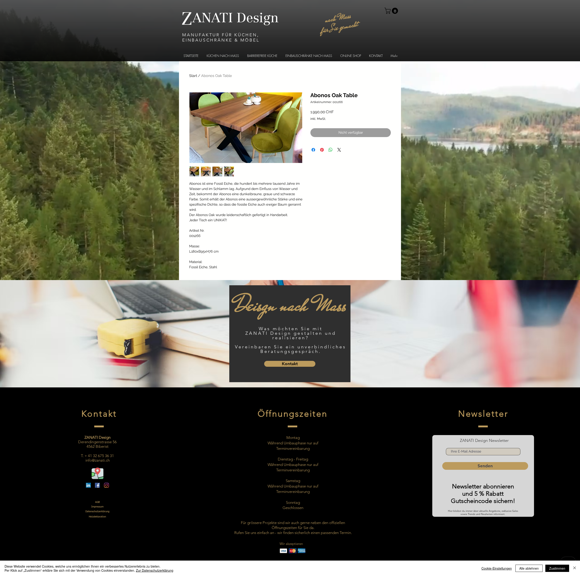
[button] (391, 11)
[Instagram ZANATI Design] (106, 485)
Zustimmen (557, 568)
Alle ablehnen (529, 568)
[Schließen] (574, 568)
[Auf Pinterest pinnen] (322, 150)
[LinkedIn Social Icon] (88, 485)
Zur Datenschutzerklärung (154, 570)
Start (193, 76)
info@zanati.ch (97, 460)
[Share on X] (339, 150)
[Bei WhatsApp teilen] (330, 150)
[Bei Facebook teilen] (313, 150)
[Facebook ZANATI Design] (97, 485)
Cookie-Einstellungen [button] (496, 568)
